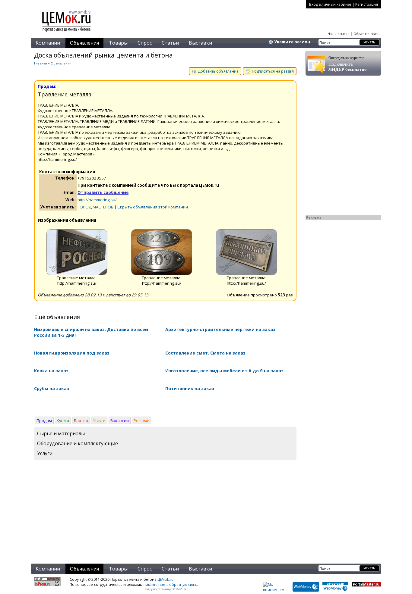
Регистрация (366, 4)
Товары (118, 42)
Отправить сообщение (103, 192)
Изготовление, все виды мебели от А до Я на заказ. (225, 371)
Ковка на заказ (51, 371)
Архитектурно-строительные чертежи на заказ (220, 329)
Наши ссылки (339, 33)
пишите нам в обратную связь (171, 584)
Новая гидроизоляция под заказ (71, 353)
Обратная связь (366, 33)
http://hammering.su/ (97, 199)
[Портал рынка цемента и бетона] (66, 32)
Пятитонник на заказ (189, 388)
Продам (44, 420)
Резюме (141, 420)
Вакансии (119, 420)
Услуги (99, 420)
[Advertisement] (165, 513)
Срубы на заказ (51, 388)
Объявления (84, 42)
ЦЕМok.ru (165, 579)
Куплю (63, 420)
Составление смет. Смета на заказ (205, 353)
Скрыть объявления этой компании (152, 207)
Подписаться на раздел (272, 71)
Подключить (347, 64)
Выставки (200, 42)
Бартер (81, 420)
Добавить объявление (218, 71)
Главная (40, 63)
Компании (48, 42)
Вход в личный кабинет (330, 4)
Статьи (170, 42)
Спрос (145, 42)
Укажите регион (292, 42)
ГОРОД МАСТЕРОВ (95, 207)
